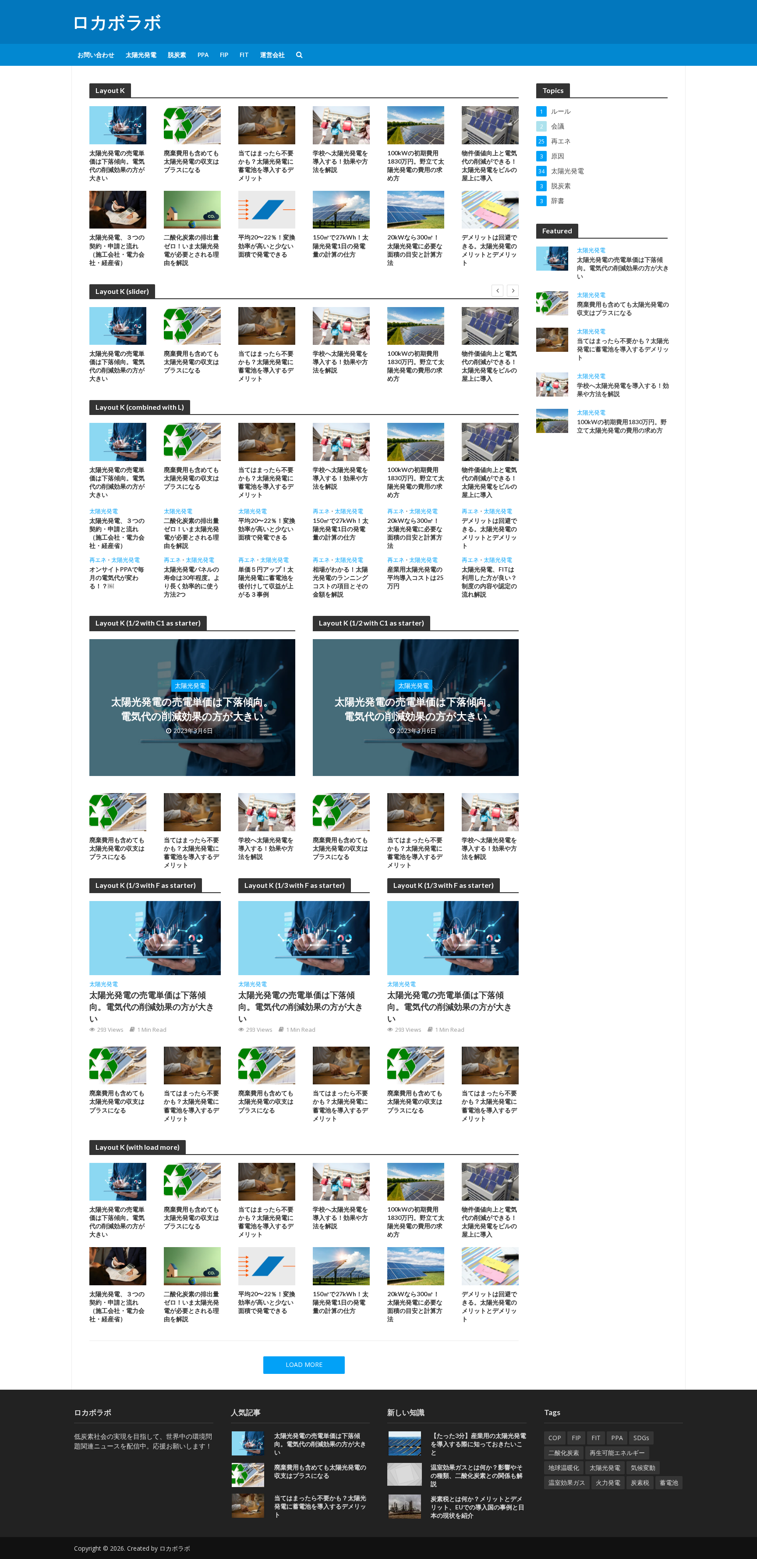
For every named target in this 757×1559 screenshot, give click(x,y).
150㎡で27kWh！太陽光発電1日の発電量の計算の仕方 (340, 245)
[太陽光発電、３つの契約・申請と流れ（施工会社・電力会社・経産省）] (117, 209)
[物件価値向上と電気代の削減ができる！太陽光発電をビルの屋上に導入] (490, 124)
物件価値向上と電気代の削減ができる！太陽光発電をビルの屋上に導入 (489, 165)
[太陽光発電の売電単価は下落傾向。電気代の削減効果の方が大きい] (117, 124)
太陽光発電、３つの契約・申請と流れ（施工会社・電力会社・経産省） (117, 249)
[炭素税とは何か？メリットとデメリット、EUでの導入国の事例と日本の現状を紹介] (405, 1505)
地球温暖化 (563, 1467)
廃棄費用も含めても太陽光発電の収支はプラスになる (191, 161)
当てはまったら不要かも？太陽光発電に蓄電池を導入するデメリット (266, 165)
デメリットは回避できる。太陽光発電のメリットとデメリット (489, 249)
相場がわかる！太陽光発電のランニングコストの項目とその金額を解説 (340, 581)
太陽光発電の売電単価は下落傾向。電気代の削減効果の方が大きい (117, 165)
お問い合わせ (96, 54)
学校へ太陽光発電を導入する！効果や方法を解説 (340, 161)
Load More (304, 1364)
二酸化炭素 (563, 1452)
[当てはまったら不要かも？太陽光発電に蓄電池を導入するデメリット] (266, 124)
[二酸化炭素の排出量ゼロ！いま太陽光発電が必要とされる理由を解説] (192, 209)
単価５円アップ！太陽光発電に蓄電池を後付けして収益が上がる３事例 (266, 581)
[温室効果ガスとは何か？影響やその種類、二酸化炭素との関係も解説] (404, 1473)
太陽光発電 (141, 54)
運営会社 (272, 54)
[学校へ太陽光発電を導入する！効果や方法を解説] (341, 124)
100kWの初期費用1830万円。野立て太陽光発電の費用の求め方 (415, 165)
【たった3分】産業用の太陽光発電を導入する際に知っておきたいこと (478, 1444)
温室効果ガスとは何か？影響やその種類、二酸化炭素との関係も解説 (477, 1475)
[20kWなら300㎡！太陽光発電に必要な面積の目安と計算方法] (415, 209)
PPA (203, 54)
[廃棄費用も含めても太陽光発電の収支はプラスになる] (192, 124)
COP (554, 1438)
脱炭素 (177, 54)
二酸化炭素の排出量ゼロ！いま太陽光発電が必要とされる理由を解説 (191, 249)
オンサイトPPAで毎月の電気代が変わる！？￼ (116, 577)
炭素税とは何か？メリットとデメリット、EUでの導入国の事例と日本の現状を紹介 (477, 1507)
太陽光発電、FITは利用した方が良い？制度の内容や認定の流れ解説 (489, 581)
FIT (244, 54)
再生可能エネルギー (617, 1452)
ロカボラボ (117, 21)
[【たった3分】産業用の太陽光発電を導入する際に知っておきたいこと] (405, 1442)
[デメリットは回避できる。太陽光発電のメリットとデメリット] (490, 209)
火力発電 (608, 1482)
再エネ (321, 511)
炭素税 (640, 1482)
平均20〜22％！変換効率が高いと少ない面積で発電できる (266, 245)
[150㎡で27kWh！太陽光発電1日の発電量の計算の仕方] (341, 209)
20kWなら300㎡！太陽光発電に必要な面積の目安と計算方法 (414, 249)
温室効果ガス (566, 1482)
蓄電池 (669, 1482)
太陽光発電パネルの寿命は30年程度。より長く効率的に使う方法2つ (192, 581)
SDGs (641, 1438)
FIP (224, 54)
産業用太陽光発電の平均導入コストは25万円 (415, 577)
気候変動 (643, 1467)
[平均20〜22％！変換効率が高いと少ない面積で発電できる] (266, 209)
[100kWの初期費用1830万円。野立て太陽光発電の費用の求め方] (415, 124)
